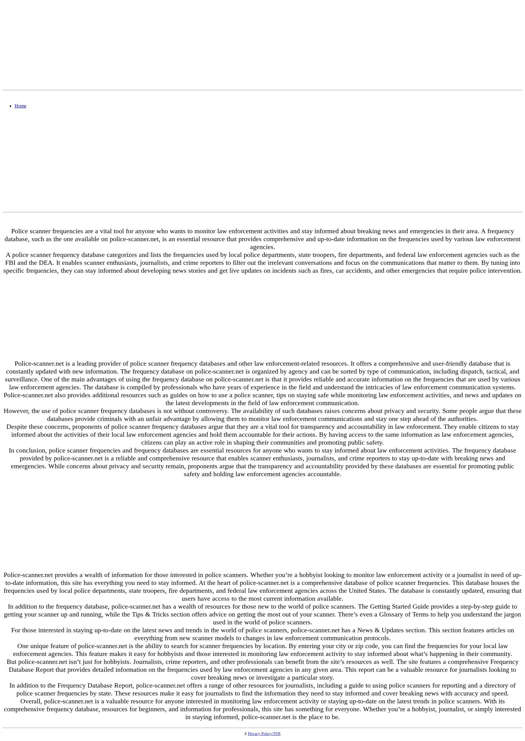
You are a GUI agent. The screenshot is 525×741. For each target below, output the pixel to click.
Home (20, 105)
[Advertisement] (184, 44)
